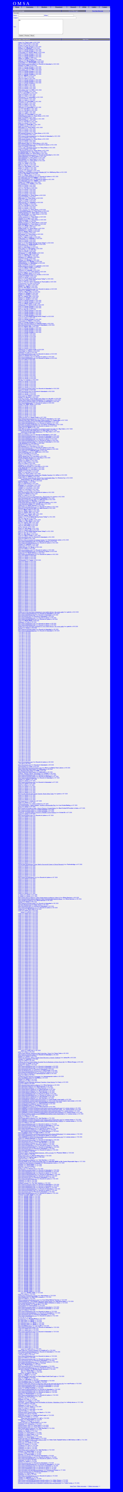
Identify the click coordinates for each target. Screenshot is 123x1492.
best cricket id (22, 801)
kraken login (21, 545)
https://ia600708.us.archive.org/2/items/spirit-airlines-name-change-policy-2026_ (40, 1109)
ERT (19, 518)
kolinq (19, 620)
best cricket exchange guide (26, 809)
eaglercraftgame (25, 479)
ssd (19, 509)
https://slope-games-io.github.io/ (27, 1089)
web (19, 44)
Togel (19, 1158)
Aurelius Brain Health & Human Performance (30, 400)
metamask (21, 352)
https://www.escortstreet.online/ (27, 64)
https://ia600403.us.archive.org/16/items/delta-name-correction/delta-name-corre (40, 1137)
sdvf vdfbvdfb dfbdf (23, 214)
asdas (20, 163)
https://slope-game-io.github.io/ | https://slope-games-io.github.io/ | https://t (39, 897)
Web (19, 482)
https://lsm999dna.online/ (25, 1132)
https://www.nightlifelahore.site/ (26, 145)
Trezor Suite (21, 320)
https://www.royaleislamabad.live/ (27, 136)
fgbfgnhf (20, 290)
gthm (19, 1375)
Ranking (23, 1421)
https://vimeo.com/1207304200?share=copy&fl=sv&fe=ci (34, 1481)
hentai (20, 1441)
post (19, 1196)
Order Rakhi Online (23, 501)
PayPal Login (22, 1157)
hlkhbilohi (20, 1399)
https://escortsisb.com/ (24, 325)
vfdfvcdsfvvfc (22, 97)
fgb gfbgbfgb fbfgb (23, 152)
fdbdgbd (20, 286)
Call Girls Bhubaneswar (24, 905)
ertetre (20, 168)
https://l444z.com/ (23, 70)
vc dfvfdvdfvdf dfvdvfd (24, 150)
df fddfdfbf (21, 124)
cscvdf (20, 1353)
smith (19, 910)
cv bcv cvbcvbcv (23, 209)
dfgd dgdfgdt (21, 234)
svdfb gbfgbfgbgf (23, 443)
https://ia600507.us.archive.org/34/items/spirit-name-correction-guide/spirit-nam (40, 1108)
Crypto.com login (23, 1422)
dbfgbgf (20, 470)
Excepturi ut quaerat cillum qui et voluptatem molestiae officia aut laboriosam (39, 1483)
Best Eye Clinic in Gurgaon (26, 1073)
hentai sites (21, 1442)
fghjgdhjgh (21, 257)
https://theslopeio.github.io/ (25, 1086)
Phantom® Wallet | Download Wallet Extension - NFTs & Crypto (36, 1153)
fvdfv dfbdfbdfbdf (23, 195)
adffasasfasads (22, 202)
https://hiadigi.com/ (23, 1297)
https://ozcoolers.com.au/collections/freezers (30, 1470)
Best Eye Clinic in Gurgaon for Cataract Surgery (31, 540)
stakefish (20, 1479)
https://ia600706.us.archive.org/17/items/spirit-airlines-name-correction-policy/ (39, 1111)
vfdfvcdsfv (21, 101)
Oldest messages (93, 1486)
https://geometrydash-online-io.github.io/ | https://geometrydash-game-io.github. (40, 899)
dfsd (19, 231)
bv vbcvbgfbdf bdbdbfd (24, 211)
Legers (20, 42)
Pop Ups (20, 380)
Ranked (20, 299)
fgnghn (20, 1373)
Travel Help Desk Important (28, 1418)
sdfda (19, 84)
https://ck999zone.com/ (24, 452)
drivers (20, 1388)
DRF (19, 165)
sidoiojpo (20, 218)
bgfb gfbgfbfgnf (22, 446)
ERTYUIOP (21, 514)
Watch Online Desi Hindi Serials (27, 769)
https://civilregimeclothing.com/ (27, 1102)
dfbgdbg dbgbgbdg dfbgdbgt (26, 457)
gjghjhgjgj (20, 61)
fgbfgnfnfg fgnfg (22, 160)
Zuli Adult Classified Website (26, 323)
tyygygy (20, 45)
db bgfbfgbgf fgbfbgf (23, 153)
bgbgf (19, 472)
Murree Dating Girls (23, 1155)
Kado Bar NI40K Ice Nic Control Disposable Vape (32, 1161)
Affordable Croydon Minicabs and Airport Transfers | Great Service (36, 1082)
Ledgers (20, 182)
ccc (19, 1453)
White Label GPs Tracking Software (28, 1350)
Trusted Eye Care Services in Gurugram (29, 1076)
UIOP (19, 520)
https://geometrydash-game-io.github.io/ (29, 1085)
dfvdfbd (20, 295)
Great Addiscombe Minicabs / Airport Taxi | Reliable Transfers (35, 475)
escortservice (22, 1318)
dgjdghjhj (20, 65)
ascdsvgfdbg (21, 52)
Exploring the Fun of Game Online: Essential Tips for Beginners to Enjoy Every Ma (41, 1062)
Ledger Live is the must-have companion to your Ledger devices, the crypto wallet (41, 612)
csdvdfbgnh (21, 1445)
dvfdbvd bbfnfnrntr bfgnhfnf (25, 266)
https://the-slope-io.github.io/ (26, 1088)
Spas (22, 1372)
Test (19, 75)
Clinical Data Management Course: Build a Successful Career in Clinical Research (41, 864)
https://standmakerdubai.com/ (26, 1303)
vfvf (19, 453)
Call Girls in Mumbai (23, 1369)
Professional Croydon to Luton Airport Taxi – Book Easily (34, 496)
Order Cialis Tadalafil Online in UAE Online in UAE (32, 1440)
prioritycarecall (22, 1409)
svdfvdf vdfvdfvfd (23, 217)
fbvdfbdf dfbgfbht (23, 469)
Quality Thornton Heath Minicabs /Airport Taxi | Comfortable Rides (36, 478)
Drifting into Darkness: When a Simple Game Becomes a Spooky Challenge (39, 1057)
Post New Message (97, 11)
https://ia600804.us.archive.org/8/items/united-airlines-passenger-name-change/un (41, 1112)
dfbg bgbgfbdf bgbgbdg (24, 133)
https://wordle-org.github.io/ (25, 900)
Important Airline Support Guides (27, 1412)
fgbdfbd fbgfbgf (22, 261)
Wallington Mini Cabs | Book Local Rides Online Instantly (34, 420)
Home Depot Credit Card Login (26, 1376)
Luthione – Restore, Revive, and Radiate (29, 773)
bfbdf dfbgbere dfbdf (23, 143)
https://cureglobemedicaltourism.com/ (28, 1300)
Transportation (22, 560)
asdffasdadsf (21, 238)
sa (19, 527)
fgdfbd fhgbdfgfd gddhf (24, 116)
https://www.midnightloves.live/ (26, 421)
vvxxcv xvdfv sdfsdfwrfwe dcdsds (27, 147)
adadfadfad (21, 230)
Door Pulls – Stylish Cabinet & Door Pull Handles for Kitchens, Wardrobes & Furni (41, 1402)
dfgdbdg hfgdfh (22, 228)
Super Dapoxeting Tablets (25, 504)
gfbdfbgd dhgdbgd (23, 220)
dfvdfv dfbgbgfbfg (23, 224)
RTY (19, 522)
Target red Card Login (24, 1415)
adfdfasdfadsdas (22, 263)
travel (19, 46)
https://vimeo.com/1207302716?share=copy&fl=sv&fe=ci (34, 1480)
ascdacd (20, 491)
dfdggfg (20, 445)
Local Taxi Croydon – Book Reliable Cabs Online (31, 398)
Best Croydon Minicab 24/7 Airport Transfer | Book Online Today (36, 794)
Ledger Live (21, 427)
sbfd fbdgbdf (21, 253)
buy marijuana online (24, 1323)
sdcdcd (20, 276)
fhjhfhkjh (20, 48)
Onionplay (21, 1396)
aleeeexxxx (21, 284)
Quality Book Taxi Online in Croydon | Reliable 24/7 (32, 172)
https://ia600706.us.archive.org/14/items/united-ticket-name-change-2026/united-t (40, 1134)
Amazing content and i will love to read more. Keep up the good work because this (41, 1383)
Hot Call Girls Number (24, 1304)
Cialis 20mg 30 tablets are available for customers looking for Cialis (37, 429)
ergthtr (20, 489)
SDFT (19, 225)
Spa (22, 1370)
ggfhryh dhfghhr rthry (24, 456)
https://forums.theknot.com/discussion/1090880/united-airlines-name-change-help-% (41, 1114)
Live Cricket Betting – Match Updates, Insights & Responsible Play (37, 805)
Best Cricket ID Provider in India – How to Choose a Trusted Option (37, 808)
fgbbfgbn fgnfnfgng (23, 222)
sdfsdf (20, 355)
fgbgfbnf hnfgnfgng (23, 212)
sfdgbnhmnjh (21, 305)
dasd (19, 173)
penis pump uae (22, 450)
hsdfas (20, 199)
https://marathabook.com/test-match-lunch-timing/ (32, 1099)
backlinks (20, 1164)
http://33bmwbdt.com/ (24, 178)
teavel (20, 277)
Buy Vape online (22, 1320)
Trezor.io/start (22, 766)
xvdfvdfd (20, 486)
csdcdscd (21, 465)
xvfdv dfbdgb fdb (22, 468)
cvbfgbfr (20, 488)
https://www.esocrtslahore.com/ (27, 1176)
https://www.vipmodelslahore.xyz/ (27, 176)
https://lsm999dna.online (25, 1078)
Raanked (20, 1416)
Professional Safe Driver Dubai (26, 502)
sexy (19, 109)
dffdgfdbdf (21, 485)
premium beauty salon (24, 1425)
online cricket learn (23, 804)
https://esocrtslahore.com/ (25, 179)
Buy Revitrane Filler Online (25, 770)
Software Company (23, 1183)
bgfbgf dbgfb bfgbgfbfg (24, 139)
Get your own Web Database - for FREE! (61, 1490)
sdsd (19, 525)
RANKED (20, 1435)
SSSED (20, 517)
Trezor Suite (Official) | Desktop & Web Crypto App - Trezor (34, 1053)
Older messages (81, 1486)
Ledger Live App (22, 417)
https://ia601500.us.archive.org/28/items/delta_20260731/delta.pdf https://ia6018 (40, 1121)
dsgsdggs (21, 171)
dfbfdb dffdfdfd (22, 119)
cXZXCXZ (21, 270)
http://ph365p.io (22, 183)
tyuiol (19, 256)
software (20, 544)
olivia (19, 78)
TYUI (19, 169)
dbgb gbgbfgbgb (22, 158)
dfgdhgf (20, 455)
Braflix (20, 1365)
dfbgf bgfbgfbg (22, 159)
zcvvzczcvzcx (22, 283)
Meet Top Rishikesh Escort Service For (29, 1070)
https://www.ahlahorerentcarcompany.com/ (30, 768)
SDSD (20, 166)
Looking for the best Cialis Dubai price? (29, 430)
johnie (20, 556)
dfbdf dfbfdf (21, 127)
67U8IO (20, 521)
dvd (19, 93)
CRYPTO (20, 1194)
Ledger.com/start (22, 481)
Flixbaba (20, 1393)
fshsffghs (20, 260)
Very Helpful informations (25, 1363)
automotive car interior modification (28, 424)
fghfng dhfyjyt (22, 244)
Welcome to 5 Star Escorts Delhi (27, 499)
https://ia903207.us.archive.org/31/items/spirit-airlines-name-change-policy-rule (40, 1119)
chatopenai (21, 1424)
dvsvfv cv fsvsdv (23, 271)
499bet (20, 58)
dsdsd (20, 1138)
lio (18, 1317)
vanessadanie (22, 1305)
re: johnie (21, 894)
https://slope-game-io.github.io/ (26, 1091)
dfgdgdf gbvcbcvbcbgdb (24, 466)
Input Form (73, 1486)
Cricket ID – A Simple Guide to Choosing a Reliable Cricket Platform (37, 812)
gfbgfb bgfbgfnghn (23, 156)
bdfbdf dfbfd (21, 198)
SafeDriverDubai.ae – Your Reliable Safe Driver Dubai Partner (35, 1301)
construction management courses (27, 1295)
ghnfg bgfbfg (21, 248)
